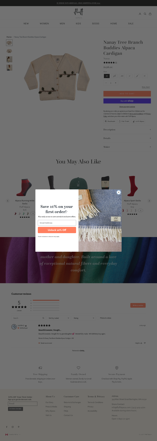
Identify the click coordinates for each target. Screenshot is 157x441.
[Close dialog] (119, 192)
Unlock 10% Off (57, 230)
